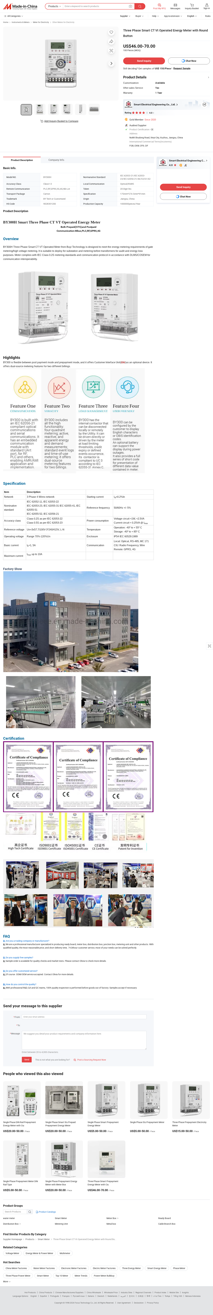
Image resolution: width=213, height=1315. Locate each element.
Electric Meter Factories (104, 1268)
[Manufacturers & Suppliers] (20, 6)
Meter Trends (81, 1275)
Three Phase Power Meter (18, 1275)
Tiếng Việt (177, 1296)
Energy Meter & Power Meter (39, 1253)
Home (5, 22)
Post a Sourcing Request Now (90, 1059)
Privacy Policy (153, 1302)
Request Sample (181, 68)
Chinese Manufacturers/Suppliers (69, 1292)
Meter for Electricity (41, 22)
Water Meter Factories (44, 1268)
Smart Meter (61, 1218)
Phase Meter (179, 1268)
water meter (9, 1218)
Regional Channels (143, 1292)
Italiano (91, 1296)
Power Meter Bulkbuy (104, 1275)
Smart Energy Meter (157, 1268)
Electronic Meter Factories (73, 1268)
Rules (208, 15)
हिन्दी (148, 1296)
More (6, 1281)
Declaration (139, 1302)
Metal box (111, 1223)
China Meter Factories (16, 1268)
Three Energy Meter (131, 1268)
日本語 (140, 1296)
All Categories (14, 15)
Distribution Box (11, 1223)
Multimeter (65, 1253)
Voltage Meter (12, 1253)
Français (66, 1296)
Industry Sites (126, 1292)
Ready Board (164, 1218)
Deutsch (100, 1296)
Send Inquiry (144, 60)
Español (43, 1296)
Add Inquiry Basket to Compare (61, 121)
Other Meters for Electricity (63, 22)
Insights (185, 1292)
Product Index (160, 1292)
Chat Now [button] (191, 60)
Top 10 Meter (62, 1275)
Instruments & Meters (20, 22)
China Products (45, 1292)
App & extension (172, 15)
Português (54, 1296)
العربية (123, 1296)
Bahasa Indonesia (193, 1296)
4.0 (171, 165)
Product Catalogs (47, 1211)
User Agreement (124, 1302)
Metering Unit (61, 1223)
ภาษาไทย (157, 1296)
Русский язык (79, 1296)
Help (154, 15)
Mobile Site (174, 1292)
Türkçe (167, 1296)
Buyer (138, 15)
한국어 (132, 1296)
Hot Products (30, 1292)
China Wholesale (94, 1292)
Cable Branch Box (166, 1223)
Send (26, 1059)
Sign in (206, 8)
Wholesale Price (111, 1292)
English (34, 1296)
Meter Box (111, 1218)
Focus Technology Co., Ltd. (86, 1302)
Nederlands (112, 1296)
